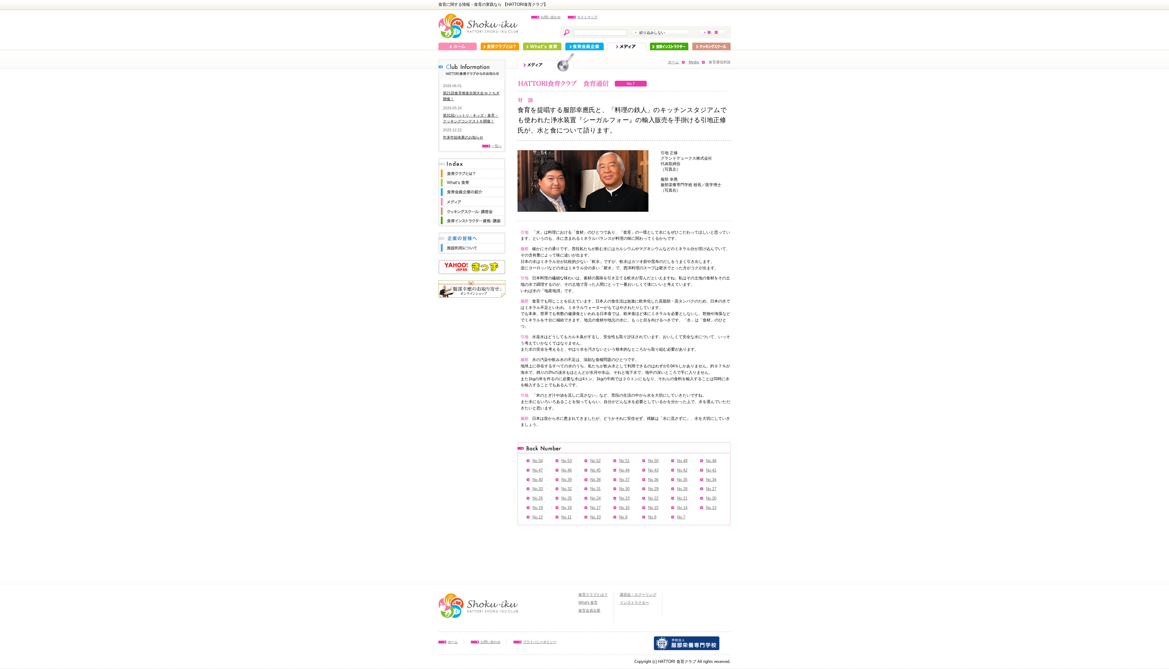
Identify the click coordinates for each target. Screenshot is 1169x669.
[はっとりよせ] (471, 283)
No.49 (682, 460)
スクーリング (711, 46)
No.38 (595, 479)
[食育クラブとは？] (471, 172)
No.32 (566, 489)
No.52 (595, 460)
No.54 (537, 460)
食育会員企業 (584, 46)
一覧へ (497, 146)
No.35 (682, 479)
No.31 (595, 489)
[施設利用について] (471, 246)
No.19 (537, 507)
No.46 (566, 470)
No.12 (537, 517)
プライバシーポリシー (539, 642)
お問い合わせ (551, 17)
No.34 (711, 479)
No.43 (653, 470)
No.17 (595, 507)
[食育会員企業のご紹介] (471, 190)
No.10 (595, 517)
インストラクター (669, 46)
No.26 (537, 498)
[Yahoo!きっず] (471, 262)
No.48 (711, 460)
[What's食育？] (471, 181)
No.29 (653, 489)
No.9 (623, 517)
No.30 (624, 489)
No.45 (595, 470)
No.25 (566, 498)
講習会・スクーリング (638, 595)
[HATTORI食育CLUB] (478, 16)
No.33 (537, 489)
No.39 (566, 479)
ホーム (457, 46)
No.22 (653, 498)
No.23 (624, 498)
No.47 (537, 470)
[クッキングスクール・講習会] (471, 209)
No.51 (624, 460)
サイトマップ (587, 17)
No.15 (653, 507)
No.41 (711, 470)
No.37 (624, 479)
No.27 (711, 489)
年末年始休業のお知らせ (463, 137)
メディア (627, 46)
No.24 (595, 498)
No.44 (624, 470)
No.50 (653, 460)
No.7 (681, 517)
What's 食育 (542, 46)
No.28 (682, 489)
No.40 (537, 479)
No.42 (682, 470)
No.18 (566, 507)
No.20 (711, 498)
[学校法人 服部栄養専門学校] (686, 639)
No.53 (566, 460)
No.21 (682, 498)
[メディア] (471, 200)
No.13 (711, 507)
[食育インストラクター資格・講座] (471, 219)
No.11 (566, 517)
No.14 (682, 507)
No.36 (653, 479)
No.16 (624, 507)
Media (694, 62)
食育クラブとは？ (500, 46)
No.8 (652, 517)
